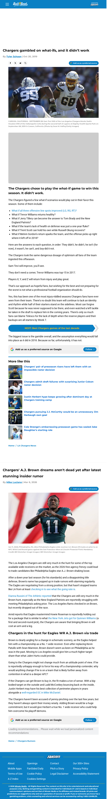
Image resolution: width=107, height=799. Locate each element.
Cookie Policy (34, 773)
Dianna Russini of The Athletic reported (30, 595)
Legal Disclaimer (59, 773)
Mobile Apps (15, 768)
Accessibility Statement (86, 773)
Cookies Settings (36, 778)
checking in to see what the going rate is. (53, 589)
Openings (32, 763)
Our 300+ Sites (81, 763)
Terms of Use (15, 773)
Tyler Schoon (13, 56)
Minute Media (21, 786)
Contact (54, 763)
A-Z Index (13, 778)
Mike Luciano (14, 482)
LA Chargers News (26, 445)
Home (11, 445)
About (11, 763)
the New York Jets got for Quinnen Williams (72, 618)
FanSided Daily (35, 768)
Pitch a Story (57, 768)
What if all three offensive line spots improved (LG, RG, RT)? (44, 210)
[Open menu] (7, 4)
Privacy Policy (80, 768)
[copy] (25, 63)
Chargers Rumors (26, 741)
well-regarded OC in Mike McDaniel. (41, 692)
